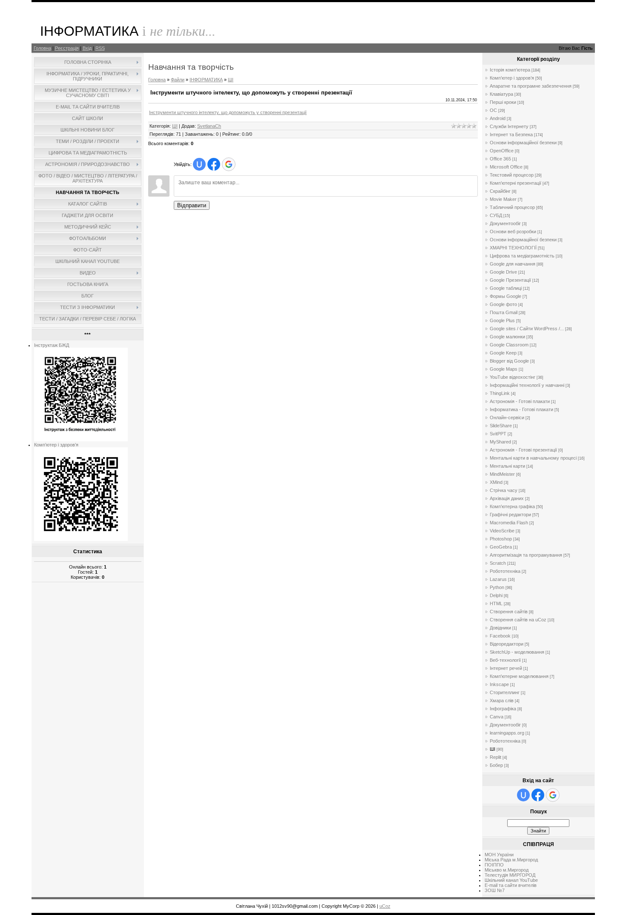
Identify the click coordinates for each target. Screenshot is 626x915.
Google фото (503, 304)
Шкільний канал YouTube (511, 880)
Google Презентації (510, 280)
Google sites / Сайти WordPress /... (527, 328)
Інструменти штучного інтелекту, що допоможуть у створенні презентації (228, 112)
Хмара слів (502, 700)
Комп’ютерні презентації (515, 183)
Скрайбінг (500, 191)
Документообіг (505, 223)
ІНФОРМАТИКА (206, 79)
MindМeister (502, 474)
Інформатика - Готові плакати (521, 409)
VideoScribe (502, 530)
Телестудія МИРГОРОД (510, 875)
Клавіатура (501, 94)
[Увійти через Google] (228, 164)
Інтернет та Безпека (511, 134)
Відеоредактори (506, 643)
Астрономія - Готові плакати (520, 401)
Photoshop (501, 538)
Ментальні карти (507, 466)
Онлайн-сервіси (507, 417)
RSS (100, 48)
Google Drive (503, 271)
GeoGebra (501, 546)
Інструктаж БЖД (51, 345)
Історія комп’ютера (510, 69)
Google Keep (503, 352)
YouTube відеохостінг (512, 377)
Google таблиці (506, 288)
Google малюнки (507, 336)
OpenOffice (502, 150)
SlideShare (501, 425)
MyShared (500, 441)
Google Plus (502, 320)
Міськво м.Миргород (506, 869)
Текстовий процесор (512, 174)
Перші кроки (503, 102)
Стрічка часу (503, 490)
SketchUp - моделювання (517, 652)
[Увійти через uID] (199, 164)
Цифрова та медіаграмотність (522, 255)
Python (497, 587)
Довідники (500, 627)
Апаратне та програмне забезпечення (530, 86)
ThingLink (500, 393)
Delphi (496, 595)
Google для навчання (512, 263)
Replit (495, 757)
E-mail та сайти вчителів (511, 885)
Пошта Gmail (503, 312)
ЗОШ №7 (495, 890)
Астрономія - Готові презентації (523, 449)
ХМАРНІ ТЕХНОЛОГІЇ (513, 247)
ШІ (230, 79)
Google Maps (503, 369)
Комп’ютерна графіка (512, 506)
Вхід (87, 48)
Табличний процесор (512, 207)
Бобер (496, 765)
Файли (177, 79)
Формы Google (505, 296)
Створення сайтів (509, 611)
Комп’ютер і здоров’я (56, 444)
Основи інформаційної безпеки (523, 142)
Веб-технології (505, 660)
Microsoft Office (506, 166)
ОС (493, 110)
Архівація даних (507, 498)
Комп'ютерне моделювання (519, 676)
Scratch (498, 563)
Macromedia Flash (509, 522)
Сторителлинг (505, 692)
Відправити (191, 205)
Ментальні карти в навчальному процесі (533, 457)
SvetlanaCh (209, 126)
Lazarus (498, 579)
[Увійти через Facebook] (213, 164)
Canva (496, 716)
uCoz (385, 906)
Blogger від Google (509, 360)
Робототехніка (505, 571)
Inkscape (499, 684)
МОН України (499, 854)
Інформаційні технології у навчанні (527, 385)
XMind (496, 482)
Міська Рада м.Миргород (511, 859)
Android (497, 118)
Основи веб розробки (513, 231)
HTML (496, 603)
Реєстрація (67, 48)
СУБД (496, 215)
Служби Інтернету (509, 126)
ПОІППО (494, 864)
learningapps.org (507, 732)
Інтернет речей (506, 668)
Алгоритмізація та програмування (526, 555)
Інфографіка (503, 708)
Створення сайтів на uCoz (518, 619)
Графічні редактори (510, 514)
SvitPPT (498, 433)
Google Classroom (509, 344)
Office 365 (500, 158)
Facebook (500, 635)
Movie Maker (503, 199)
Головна (42, 48)
